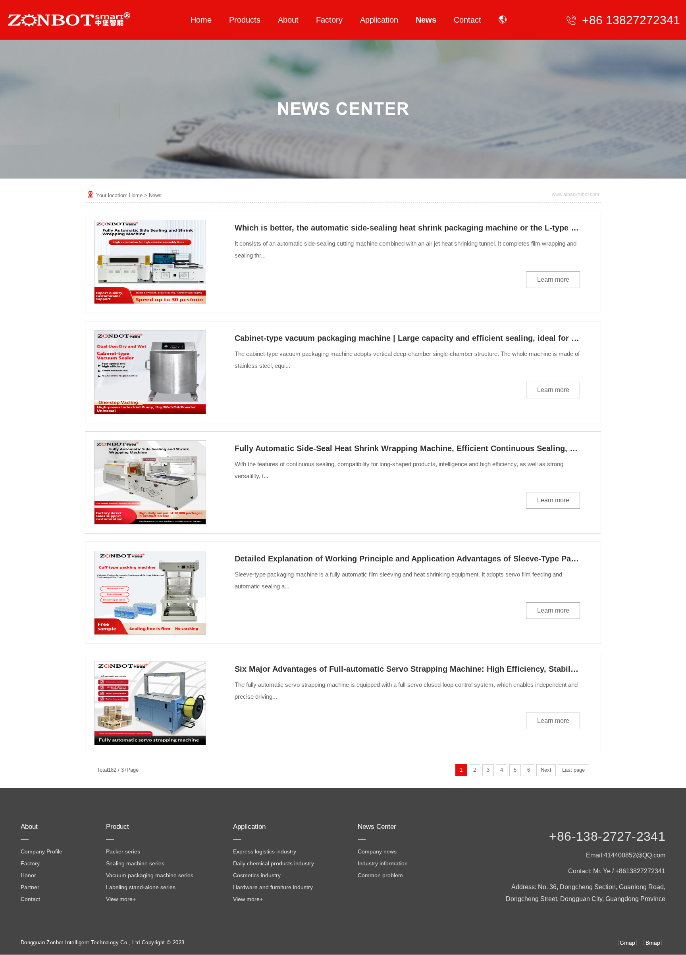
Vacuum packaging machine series (149, 875)
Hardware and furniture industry (273, 887)
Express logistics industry (264, 851)
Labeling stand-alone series (140, 887)
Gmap (627, 943)
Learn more (553, 279)
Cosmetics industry (257, 875)
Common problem (380, 875)
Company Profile (41, 851)
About (29, 826)
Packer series (123, 851)
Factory (30, 863)
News (155, 195)
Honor (28, 875)
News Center (377, 826)
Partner (30, 887)
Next (546, 770)
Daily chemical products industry (273, 863)
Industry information (383, 863)
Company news (377, 851)
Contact (30, 899)
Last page (573, 770)
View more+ (121, 899)
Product (117, 826)
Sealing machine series (135, 863)
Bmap (653, 943)
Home (136, 195)
